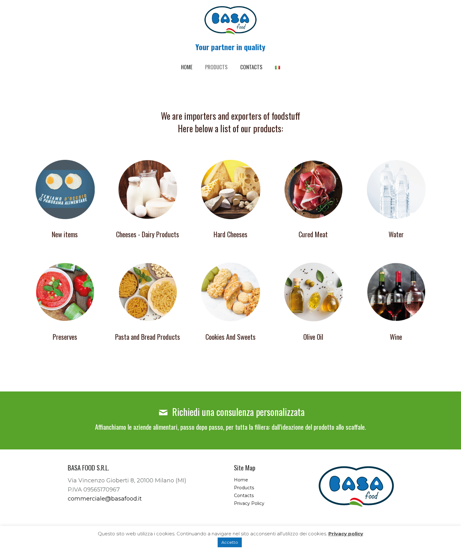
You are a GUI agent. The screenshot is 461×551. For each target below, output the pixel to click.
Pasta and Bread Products (147, 337)
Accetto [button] (229, 542)
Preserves (65, 337)
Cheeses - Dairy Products (147, 234)
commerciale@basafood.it (105, 498)
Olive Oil (313, 337)
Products (244, 488)
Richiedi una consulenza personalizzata (237, 412)
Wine (396, 337)
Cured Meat (313, 234)
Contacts (244, 495)
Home (241, 480)
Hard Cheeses (230, 234)
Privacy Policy (249, 503)
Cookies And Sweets (230, 337)
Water (396, 234)
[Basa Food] (230, 20)
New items (65, 234)
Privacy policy (345, 534)
